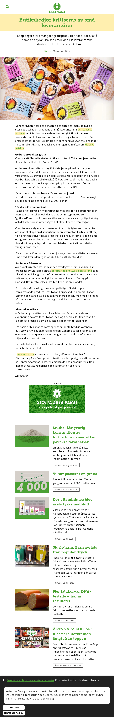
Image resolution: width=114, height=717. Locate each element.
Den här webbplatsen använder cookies (30, 680)
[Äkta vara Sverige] (57, 8)
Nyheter (48, 51)
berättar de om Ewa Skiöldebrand (71, 270)
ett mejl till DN (25, 354)
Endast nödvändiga (13, 713)
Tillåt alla (14, 707)
